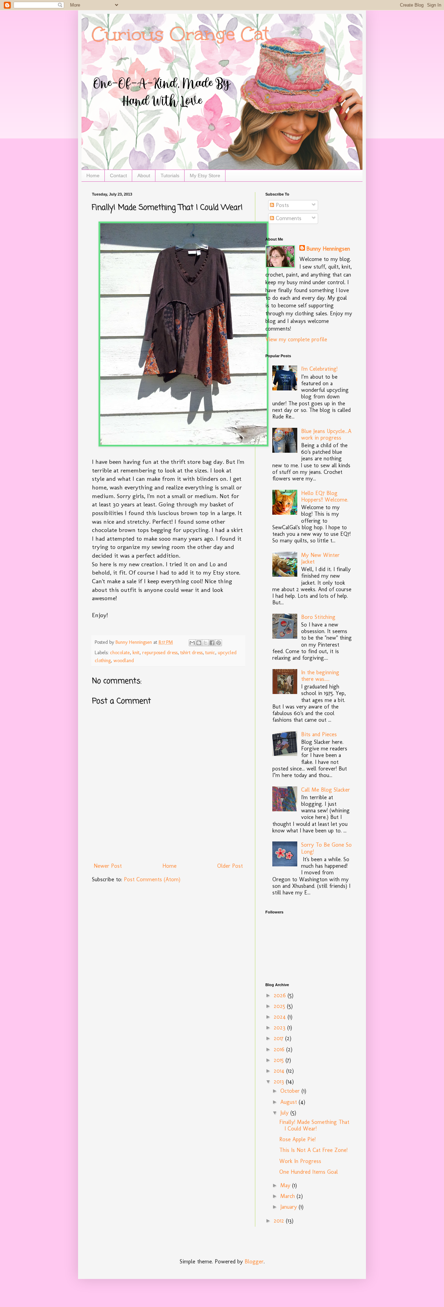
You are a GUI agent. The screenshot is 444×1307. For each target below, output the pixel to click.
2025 (280, 1006)
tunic (210, 652)
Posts (281, 205)
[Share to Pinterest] (218, 642)
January (289, 1207)
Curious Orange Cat (181, 34)
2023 (280, 1027)
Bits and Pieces (319, 734)
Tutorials (170, 175)
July (285, 1112)
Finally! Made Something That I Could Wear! (314, 1125)
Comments (287, 218)
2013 (280, 1081)
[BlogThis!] (198, 642)
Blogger (254, 1261)
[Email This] (192, 642)
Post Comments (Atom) (152, 879)
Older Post (230, 866)
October (290, 1091)
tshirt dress (191, 652)
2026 (281, 995)
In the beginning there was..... (320, 675)
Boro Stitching (318, 617)
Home (93, 175)
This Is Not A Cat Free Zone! (313, 1150)
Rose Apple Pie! (297, 1139)
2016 (280, 1049)
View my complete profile (296, 339)
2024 (281, 1016)
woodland (123, 660)
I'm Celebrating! (319, 369)
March (288, 1196)
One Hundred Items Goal (308, 1172)
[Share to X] (205, 642)
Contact (118, 175)
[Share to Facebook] (211, 642)
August (289, 1102)
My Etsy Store (205, 175)
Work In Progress (300, 1161)
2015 (279, 1060)
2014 (280, 1070)
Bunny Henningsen (328, 248)
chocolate (120, 652)
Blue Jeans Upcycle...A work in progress (326, 434)
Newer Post (108, 866)
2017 (279, 1038)
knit (136, 652)
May (286, 1185)
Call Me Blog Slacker (325, 789)
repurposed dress (160, 652)
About (143, 175)
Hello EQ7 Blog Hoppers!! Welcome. (324, 496)
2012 (280, 1220)
